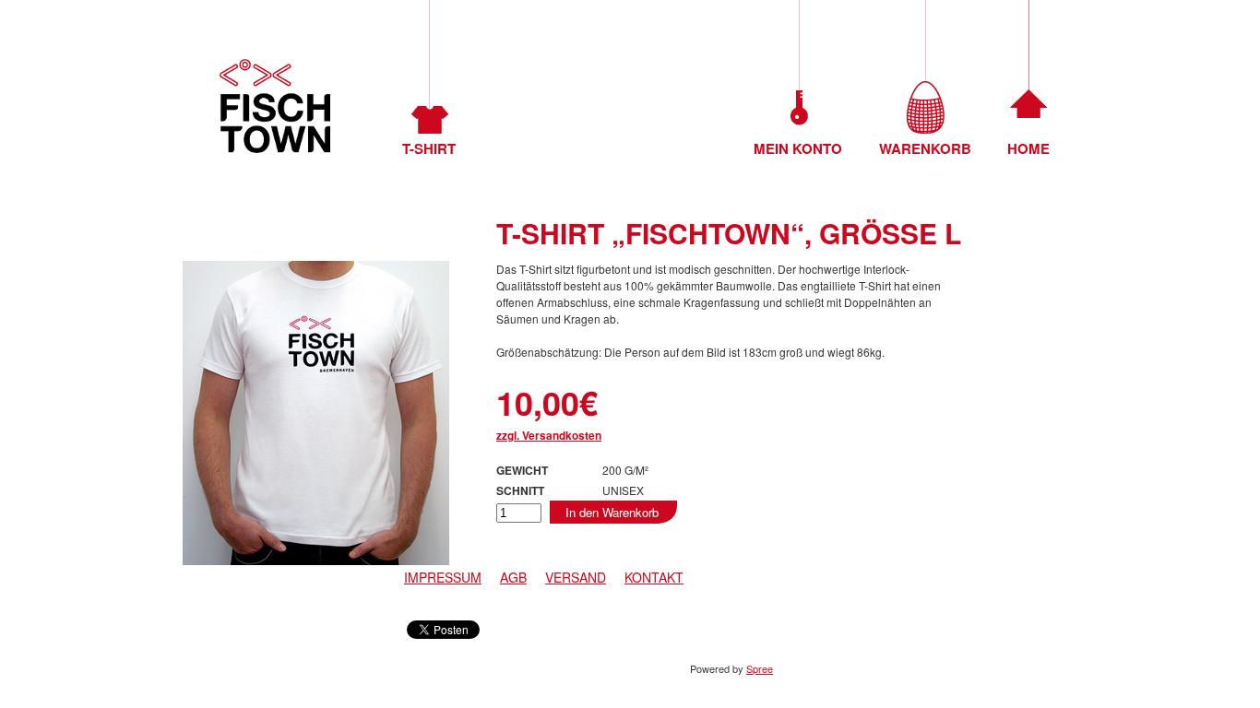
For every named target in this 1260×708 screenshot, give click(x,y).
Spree (759, 668)
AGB (513, 577)
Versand (575, 577)
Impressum (442, 577)
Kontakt (653, 577)
